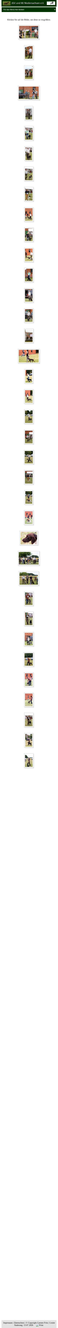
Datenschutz (19, 1323)
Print (41, 1325)
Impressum (7, 1323)
